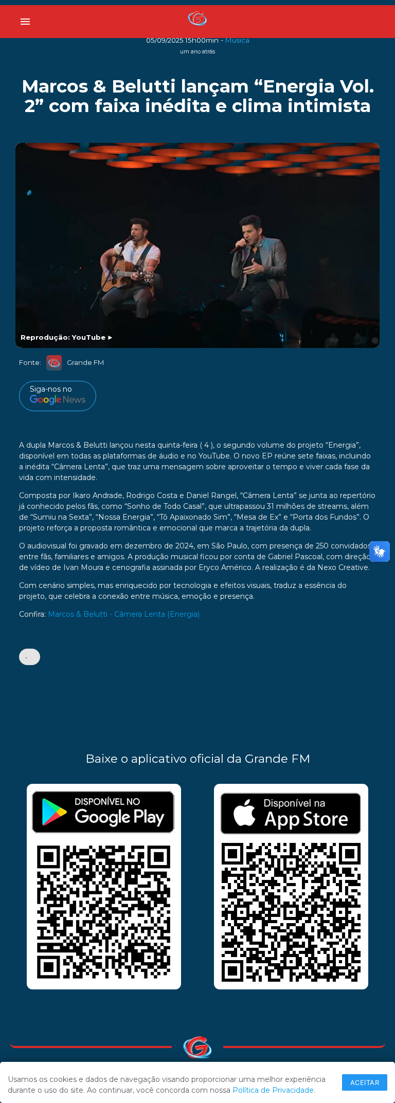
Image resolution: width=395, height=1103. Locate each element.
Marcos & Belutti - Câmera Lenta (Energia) (124, 614)
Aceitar (365, 1082)
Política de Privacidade (273, 1090)
